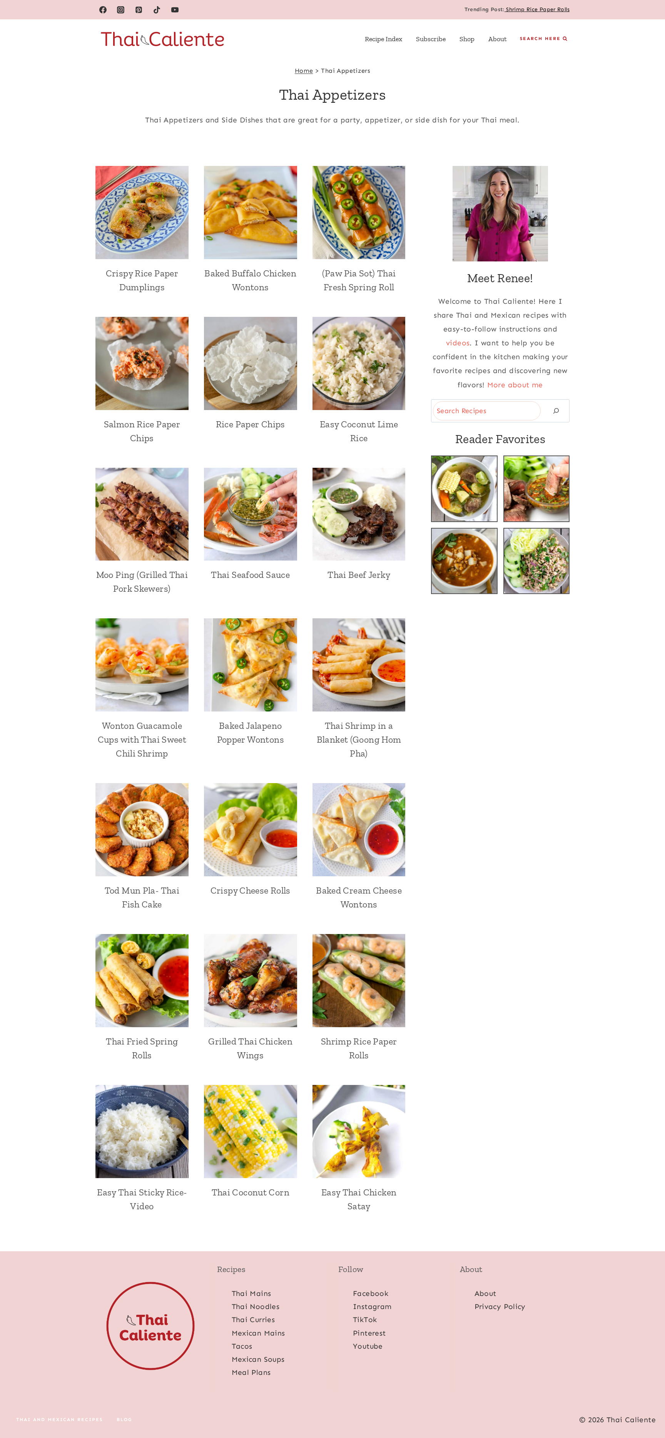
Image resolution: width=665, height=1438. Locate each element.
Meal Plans (251, 1372)
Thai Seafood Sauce (250, 574)
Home (304, 70)
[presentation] (142, 212)
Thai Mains (251, 1293)
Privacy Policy (500, 1306)
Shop (467, 39)
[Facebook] (102, 9)
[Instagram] (121, 9)
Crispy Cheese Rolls (251, 890)
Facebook (370, 1293)
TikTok (365, 1319)
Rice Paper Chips (250, 424)
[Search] (556, 411)
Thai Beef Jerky (358, 574)
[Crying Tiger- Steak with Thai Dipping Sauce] (537, 489)
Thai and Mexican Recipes (59, 1420)
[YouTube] (175, 9)
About (497, 39)
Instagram (372, 1306)
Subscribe (431, 39)
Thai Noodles (256, 1306)
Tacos (242, 1346)
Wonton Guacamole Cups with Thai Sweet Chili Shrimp (142, 739)
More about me (515, 384)
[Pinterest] (139, 9)
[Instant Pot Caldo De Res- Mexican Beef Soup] (464, 489)
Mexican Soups (258, 1359)
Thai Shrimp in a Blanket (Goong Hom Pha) (359, 739)
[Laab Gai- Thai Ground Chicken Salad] (537, 561)
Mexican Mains (258, 1333)
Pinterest (369, 1333)
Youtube (368, 1346)
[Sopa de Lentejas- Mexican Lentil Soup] (464, 561)
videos (458, 342)
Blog (124, 1420)
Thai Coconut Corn (250, 1192)
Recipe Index (383, 39)
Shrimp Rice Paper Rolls (537, 9)
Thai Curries (253, 1319)
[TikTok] (157, 9)
